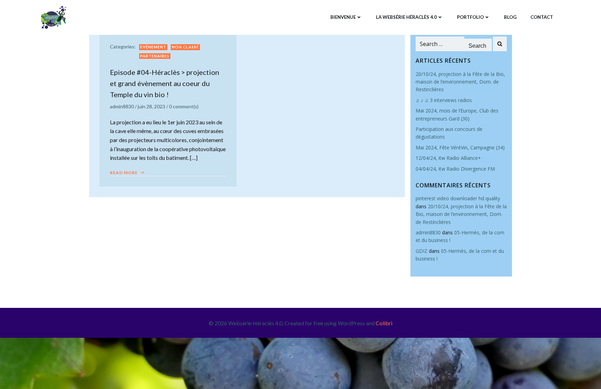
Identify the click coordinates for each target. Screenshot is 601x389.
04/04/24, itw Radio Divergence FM (456, 168)
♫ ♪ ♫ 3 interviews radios (444, 100)
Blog (510, 17)
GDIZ (421, 251)
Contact (541, 17)
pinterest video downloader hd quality (458, 198)
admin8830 (122, 106)
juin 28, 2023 (151, 106)
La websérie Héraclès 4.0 (406, 17)
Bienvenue (343, 17)
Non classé (185, 47)
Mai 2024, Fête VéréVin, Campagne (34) (461, 147)
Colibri (384, 323)
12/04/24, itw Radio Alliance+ (448, 158)
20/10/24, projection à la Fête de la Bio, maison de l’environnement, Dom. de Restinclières (460, 82)
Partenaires (154, 56)
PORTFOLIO (470, 17)
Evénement (153, 47)
